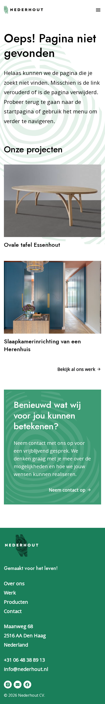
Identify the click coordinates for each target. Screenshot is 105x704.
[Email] (17, 684)
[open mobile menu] (98, 10)
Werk (10, 592)
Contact (13, 611)
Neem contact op (67, 490)
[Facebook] (27, 684)
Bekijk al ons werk (76, 369)
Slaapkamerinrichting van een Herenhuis (42, 345)
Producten (16, 602)
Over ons (14, 583)
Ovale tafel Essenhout (32, 244)
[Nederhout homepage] (23, 9)
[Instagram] (8, 684)
